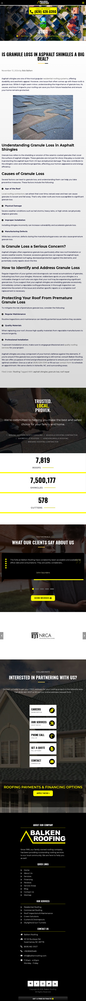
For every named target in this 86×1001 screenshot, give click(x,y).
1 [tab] (33, 589)
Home (26, 870)
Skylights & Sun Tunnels (35, 923)
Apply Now (42, 793)
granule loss (53, 372)
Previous (1, 635)
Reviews (27, 883)
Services (27, 876)
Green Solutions (31, 916)
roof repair (65, 372)
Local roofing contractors (13, 194)
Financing (28, 879)
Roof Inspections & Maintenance (38, 913)
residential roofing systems (55, 79)
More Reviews (41, 598)
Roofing (24, 36)
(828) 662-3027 (25, 692)
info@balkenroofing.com (35, 956)
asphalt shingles (40, 372)
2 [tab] (37, 589)
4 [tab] (47, 589)
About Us (28, 873)
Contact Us (29, 892)
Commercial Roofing (33, 910)
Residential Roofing (32, 907)
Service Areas (30, 886)
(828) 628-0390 (45, 11)
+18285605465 (30, 951)
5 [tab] (52, 589)
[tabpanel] (43, 568)
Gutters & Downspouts (34, 920)
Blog (26, 889)
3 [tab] (42, 589)
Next (84, 635)
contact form (65, 363)
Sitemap (27, 895)
